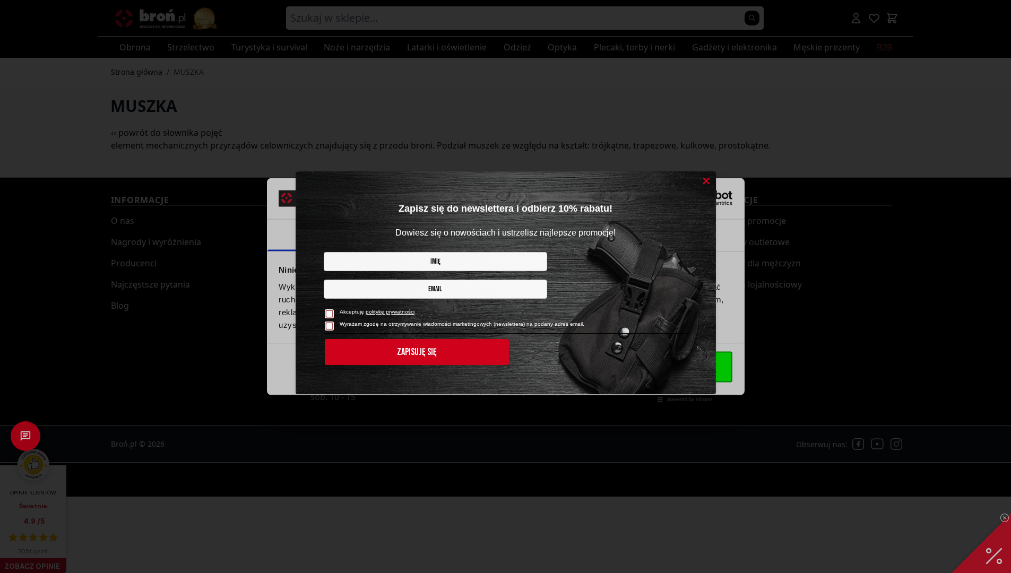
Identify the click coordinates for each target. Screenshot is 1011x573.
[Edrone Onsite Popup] (505, 286)
